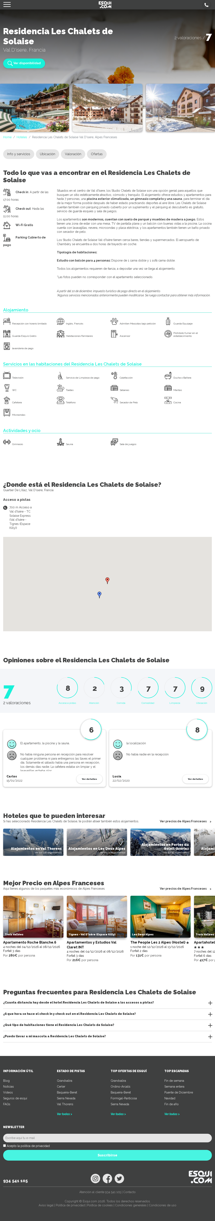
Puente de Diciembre (178, 1092)
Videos (8, 1092)
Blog (6, 1080)
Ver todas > (64, 1114)
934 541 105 (15, 1180)
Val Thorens (65, 1104)
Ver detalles (89, 779)
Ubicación (47, 154)
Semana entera (174, 1086)
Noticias (8, 1086)
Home (7, 137)
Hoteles (22, 137)
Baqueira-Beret (67, 1092)
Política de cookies (100, 1205)
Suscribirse (107, 1155)
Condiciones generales (131, 1205)
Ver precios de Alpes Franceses (183, 821)
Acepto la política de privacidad (28, 1146)
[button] (206, 4)
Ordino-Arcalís (120, 1086)
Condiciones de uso (162, 1205)
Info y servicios (18, 154)
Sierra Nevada (66, 1098)
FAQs (6, 1104)
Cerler (61, 1086)
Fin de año (171, 1104)
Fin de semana (174, 1080)
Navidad (169, 1098)
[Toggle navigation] (7, 5)
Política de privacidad (70, 1205)
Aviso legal (46, 1205)
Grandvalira (64, 1080)
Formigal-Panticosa (124, 1098)
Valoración (73, 154)
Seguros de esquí (15, 1098)
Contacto (129, 1192)
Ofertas (97, 154)
